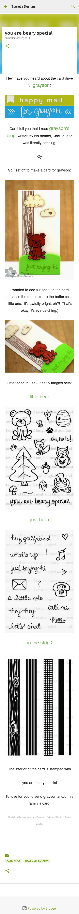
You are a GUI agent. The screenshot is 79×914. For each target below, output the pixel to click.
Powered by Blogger (42, 908)
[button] (7, 46)
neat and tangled (37, 861)
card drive (13, 861)
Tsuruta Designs (23, 6)
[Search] (73, 6)
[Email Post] (7, 857)
